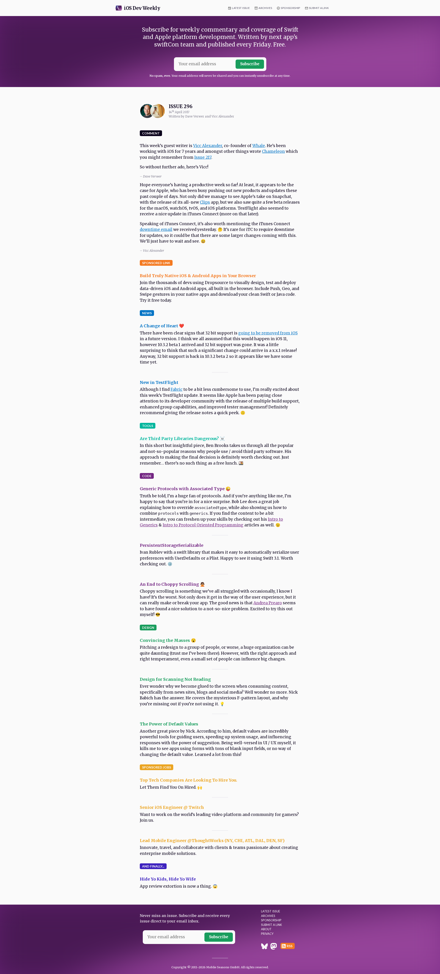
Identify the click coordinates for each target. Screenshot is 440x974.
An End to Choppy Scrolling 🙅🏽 (172, 584)
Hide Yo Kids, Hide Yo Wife (168, 879)
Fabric (176, 389)
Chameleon (273, 151)
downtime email (156, 229)
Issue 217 (202, 157)
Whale (258, 145)
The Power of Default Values (169, 724)
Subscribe (249, 63)
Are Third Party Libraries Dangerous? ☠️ (182, 438)
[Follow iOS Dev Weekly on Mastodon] (273, 947)
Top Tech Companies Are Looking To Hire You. (188, 780)
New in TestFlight (159, 382)
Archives (265, 8)
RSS (289, 946)
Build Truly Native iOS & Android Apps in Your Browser (198, 275)
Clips (205, 202)
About (266, 929)
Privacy (267, 934)
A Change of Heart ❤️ (162, 325)
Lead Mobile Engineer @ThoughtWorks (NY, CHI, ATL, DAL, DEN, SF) (212, 840)
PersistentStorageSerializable (171, 545)
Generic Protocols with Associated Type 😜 (185, 488)
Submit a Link (319, 8)
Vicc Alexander (207, 145)
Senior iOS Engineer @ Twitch (172, 807)
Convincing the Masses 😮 (168, 640)
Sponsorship (290, 8)
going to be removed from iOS (268, 333)
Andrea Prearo (267, 602)
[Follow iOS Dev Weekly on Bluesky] (264, 947)
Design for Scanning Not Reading (175, 679)
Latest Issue (241, 8)
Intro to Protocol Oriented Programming (203, 525)
